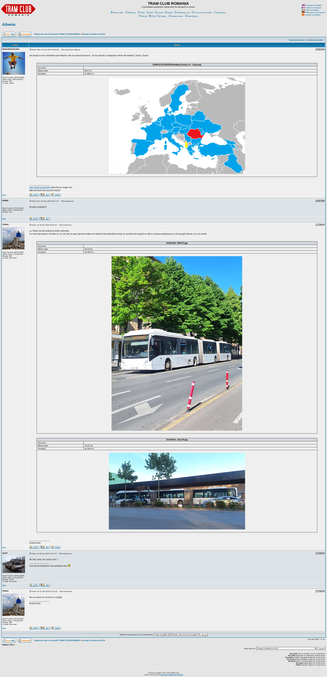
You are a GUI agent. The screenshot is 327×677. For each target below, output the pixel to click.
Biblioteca (132, 13)
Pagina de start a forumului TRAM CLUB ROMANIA (57, 34)
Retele (170, 13)
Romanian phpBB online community (171, 675)
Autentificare (193, 16)
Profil (154, 16)
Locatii (160, 13)
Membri (144, 16)
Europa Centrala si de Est (93, 34)
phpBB (158, 673)
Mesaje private (177, 16)
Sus (4, 195)
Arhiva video (118, 13)
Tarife (142, 13)
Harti (151, 13)
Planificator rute (183, 13)
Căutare (163, 16)
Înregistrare (221, 13)
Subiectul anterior (297, 40)
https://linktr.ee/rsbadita (39, 187)
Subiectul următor (315, 40)
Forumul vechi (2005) (203, 13)
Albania (8, 24)
